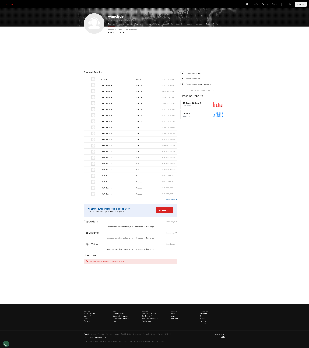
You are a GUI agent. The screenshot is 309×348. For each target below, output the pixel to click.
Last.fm (11, 4)
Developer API (147, 316)
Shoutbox (90, 255)
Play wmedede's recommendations (198, 84)
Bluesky (202, 318)
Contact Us (88, 316)
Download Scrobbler (149, 313)
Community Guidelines (121, 318)
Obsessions (180, 24)
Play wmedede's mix (193, 79)
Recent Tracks (93, 72)
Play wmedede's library (194, 73)
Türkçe (160, 334)
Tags (208, 24)
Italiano (116, 334)
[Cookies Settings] (6, 344)
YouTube (203, 323)
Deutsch (94, 334)
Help (114, 321)
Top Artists (91, 221)
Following (147, 24)
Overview (112, 24)
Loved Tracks (168, 24)
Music (255, 4)
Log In (288, 4)
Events (265, 4)
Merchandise (146, 321)
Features (87, 321)
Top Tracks (91, 244)
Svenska (154, 334)
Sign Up (300, 4)
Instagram (203, 321)
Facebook (203, 313)
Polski (129, 334)
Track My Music (118, 313)
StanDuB (139, 85)
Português (137, 334)
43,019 (111, 32)
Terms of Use (117, 341)
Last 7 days (170, 221)
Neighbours (199, 24)
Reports (121, 24)
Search (247, 4)
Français (109, 334)
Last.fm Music (159, 341)
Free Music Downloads (150, 318)
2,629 (121, 32)
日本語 (123, 334)
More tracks (170, 199)
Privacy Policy (127, 341)
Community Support (120, 316)
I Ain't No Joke (106, 85)
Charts (274, 4)
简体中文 (168, 334)
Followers (156, 24)
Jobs (86, 318)
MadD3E (138, 79)
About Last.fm (89, 313)
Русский (146, 334)
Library (129, 24)
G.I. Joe (104, 79)
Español (101, 334)
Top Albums (91, 232)
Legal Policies (137, 341)
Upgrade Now (210, 90)
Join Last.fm (164, 210)
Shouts (215, 24)
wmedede (115, 16)
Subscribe (174, 318)
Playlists (138, 24)
